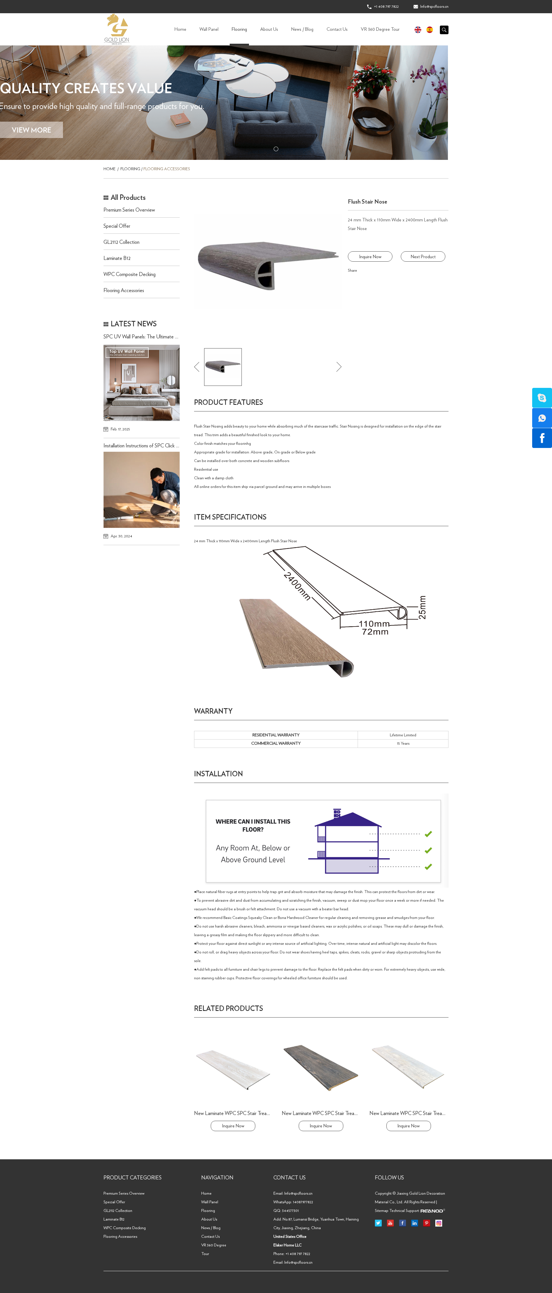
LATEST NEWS (134, 324)
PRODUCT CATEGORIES (132, 1178)
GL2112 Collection (121, 242)
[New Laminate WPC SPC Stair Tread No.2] (233, 1067)
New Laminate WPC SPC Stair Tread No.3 (412, 1113)
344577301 (290, 1211)
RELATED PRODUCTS (228, 1008)
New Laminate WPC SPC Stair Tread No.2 (237, 1113)
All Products (128, 197)
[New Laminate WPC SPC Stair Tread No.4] (321, 1067)
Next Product (423, 256)
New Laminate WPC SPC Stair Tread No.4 (325, 1113)
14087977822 (303, 1202)
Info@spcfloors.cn (434, 7)
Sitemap (381, 1211)
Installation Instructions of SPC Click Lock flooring (152, 446)
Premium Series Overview (129, 210)
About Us (269, 29)
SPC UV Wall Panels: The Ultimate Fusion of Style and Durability (168, 337)
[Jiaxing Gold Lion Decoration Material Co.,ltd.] (116, 29)
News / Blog (302, 29)
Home (180, 29)
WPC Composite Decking (129, 274)
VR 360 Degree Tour (380, 29)
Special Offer (116, 226)
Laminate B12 (117, 258)
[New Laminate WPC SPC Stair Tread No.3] (408, 1067)
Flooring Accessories (166, 169)
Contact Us (337, 29)
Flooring (239, 29)
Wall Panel (209, 29)
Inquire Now (370, 256)
